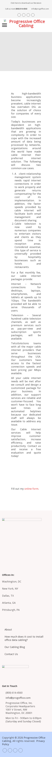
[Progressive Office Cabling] (26, 25)
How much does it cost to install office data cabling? (24, 638)
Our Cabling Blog (15, 647)
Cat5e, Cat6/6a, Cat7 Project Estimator (26, 540)
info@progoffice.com (40, 8)
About (8, 629)
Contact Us (11, 654)
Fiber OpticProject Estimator (26, 552)
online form (31, 488)
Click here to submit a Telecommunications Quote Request (26, 470)
